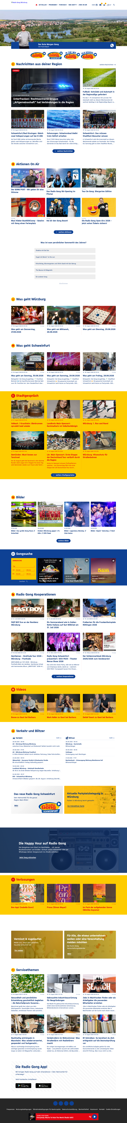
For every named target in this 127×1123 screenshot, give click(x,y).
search (114, 5)
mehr (58, 738)
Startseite (36, 5)
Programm (53, 5)
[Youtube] (66, 1103)
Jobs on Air (83, 5)
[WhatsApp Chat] (112, 45)
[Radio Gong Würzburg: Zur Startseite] (19, 4)
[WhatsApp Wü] (71, 1103)
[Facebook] (55, 1103)
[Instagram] (61, 1103)
